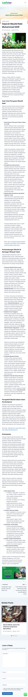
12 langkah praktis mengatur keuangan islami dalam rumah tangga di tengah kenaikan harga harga (14, 243)
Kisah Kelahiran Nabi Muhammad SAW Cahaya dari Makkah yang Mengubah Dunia (21, 589)
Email (4, 678)
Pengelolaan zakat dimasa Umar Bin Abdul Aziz (6, 587)
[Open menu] (25, 3)
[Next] (24, 620)
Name (5, 672)
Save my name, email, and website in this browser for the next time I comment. (13, 689)
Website (5, 685)
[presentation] (14, 614)
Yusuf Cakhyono (6, 30)
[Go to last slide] (4, 620)
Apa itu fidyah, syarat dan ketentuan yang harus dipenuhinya (11, 626)
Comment (6, 653)
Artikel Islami (5, 21)
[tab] (11, 635)
